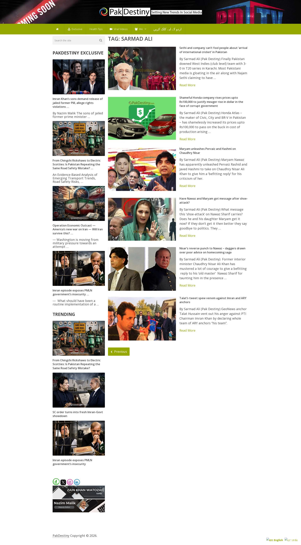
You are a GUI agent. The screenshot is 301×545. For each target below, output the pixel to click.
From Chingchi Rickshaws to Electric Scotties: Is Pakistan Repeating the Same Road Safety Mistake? (77, 364)
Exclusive (76, 29)
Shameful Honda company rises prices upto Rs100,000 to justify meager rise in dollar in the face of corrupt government (211, 102)
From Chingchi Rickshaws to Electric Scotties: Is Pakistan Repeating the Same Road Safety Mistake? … (77, 164)
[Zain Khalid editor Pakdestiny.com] (79, 497)
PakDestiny (61, 535)
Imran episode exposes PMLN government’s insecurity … (72, 292)
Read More (187, 85)
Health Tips (96, 29)
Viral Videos (120, 29)
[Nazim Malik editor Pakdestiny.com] (79, 511)
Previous (120, 351)
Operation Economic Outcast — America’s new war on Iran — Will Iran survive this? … (78, 229)
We (140, 29)
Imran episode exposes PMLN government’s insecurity (72, 462)
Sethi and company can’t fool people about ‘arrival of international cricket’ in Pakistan (213, 50)
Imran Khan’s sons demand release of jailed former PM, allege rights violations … (78, 103)
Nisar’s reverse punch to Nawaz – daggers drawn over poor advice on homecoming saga (212, 250)
